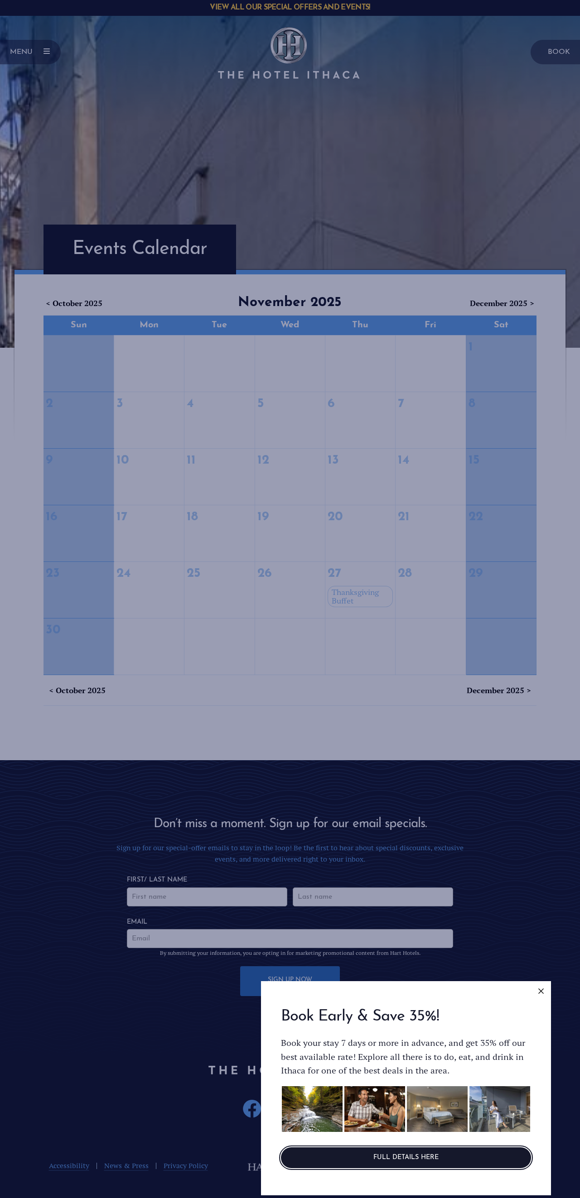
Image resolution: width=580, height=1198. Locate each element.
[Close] (541, 991)
